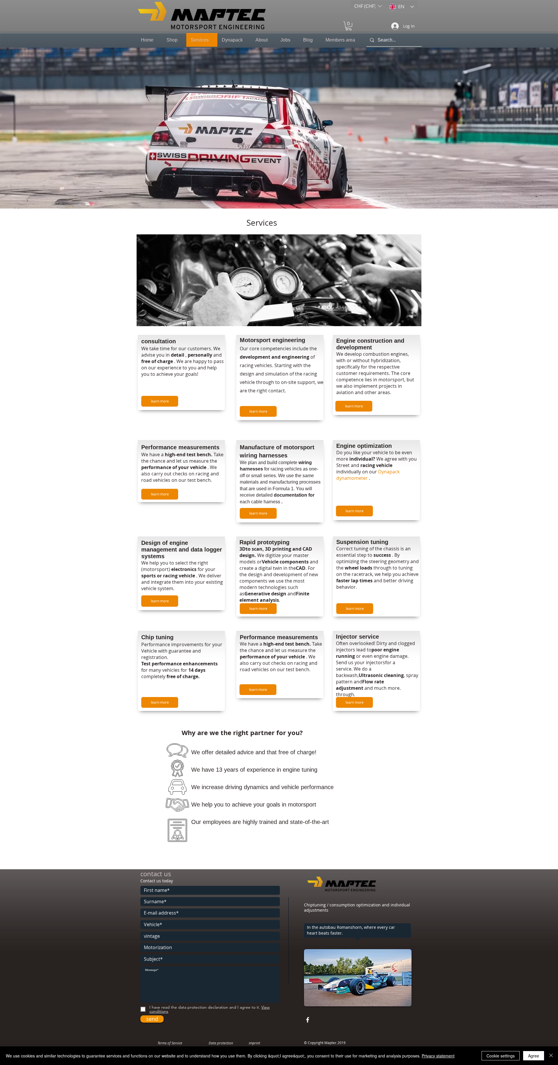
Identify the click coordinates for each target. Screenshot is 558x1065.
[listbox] (368, 6)
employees (217, 822)
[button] (368, 6)
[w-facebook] (307, 1019)
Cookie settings (501, 1056)
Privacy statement (438, 1056)
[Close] (551, 1055)
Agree (533, 1056)
